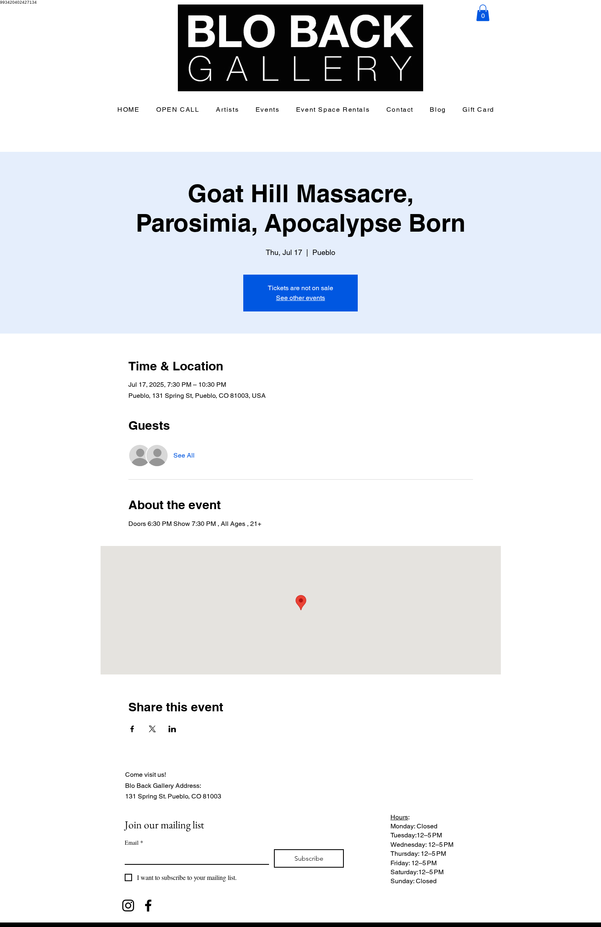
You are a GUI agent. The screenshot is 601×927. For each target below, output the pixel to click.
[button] (483, 13)
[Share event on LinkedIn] (172, 729)
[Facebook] (148, 905)
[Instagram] (128, 905)
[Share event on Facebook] (132, 729)
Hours (399, 817)
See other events (300, 298)
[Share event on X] (152, 729)
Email (134, 842)
